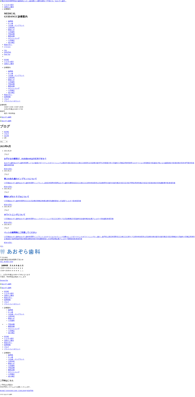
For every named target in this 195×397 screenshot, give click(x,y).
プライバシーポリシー (12, 101)
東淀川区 (150, 163)
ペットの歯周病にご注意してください (20, 232)
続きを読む (8, 169)
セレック (37, 219)
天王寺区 (126, 183)
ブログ (6, 99)
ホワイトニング (14, 38)
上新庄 (63, 163)
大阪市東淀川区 (117, 183)
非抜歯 (102, 219)
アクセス (7, 47)
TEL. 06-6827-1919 (6, 262)
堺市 (105, 183)
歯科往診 (79, 219)
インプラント (39, 183)
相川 (179, 163)
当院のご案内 (9, 7)
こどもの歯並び (34, 163)
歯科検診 (86, 219)
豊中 (165, 183)
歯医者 (167, 163)
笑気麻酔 (160, 183)
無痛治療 (45, 201)
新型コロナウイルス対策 (138, 163)
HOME (6, 59)
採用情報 (7, 97)
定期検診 (38, 201)
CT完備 (6, 183)
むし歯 (10, 23)
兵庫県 (70, 183)
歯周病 (10, 21)
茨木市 (183, 163)
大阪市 (97, 163)
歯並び (9, 239)
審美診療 (11, 36)
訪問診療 (53, 239)
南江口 (81, 163)
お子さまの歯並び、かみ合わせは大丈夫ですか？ (25, 159)
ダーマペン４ (45, 163)
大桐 (152, 237)
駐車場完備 (10, 165)
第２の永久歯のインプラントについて (20, 179)
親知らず (11, 30)
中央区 (68, 163)
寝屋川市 (108, 163)
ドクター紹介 (9, 5)
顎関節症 (70, 239)
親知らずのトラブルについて (16, 197)
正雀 (5, 239)
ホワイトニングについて (14, 214)
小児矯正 (11, 40)
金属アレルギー (67, 201)
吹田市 (86, 163)
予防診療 (11, 34)
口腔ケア (60, 219)
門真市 (188, 163)
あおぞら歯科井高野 (21, 163)
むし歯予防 (103, 237)
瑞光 (176, 163)
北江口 (76, 163)
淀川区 (172, 163)
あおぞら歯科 (9, 163)
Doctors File (4, 280)
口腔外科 (11, 27)
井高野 (50, 183)
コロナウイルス (49, 237)
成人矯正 (11, 42)
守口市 (102, 163)
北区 (72, 163)
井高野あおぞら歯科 (60, 183)
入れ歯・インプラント (16, 25)
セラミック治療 (60, 237)
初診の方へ (8, 44)
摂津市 (126, 163)
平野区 (132, 183)
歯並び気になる (159, 163)
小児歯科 (11, 32)
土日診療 (92, 163)
